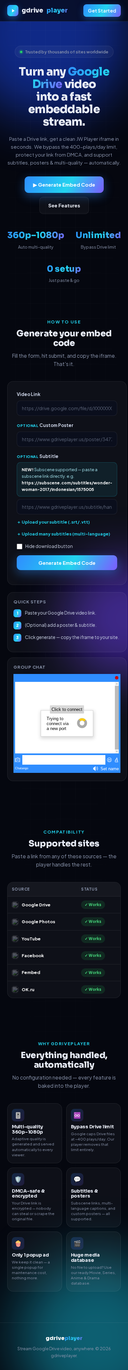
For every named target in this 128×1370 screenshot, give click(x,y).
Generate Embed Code (67, 563)
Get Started (102, 11)
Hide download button (49, 546)
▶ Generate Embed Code (64, 184)
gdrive (45, 11)
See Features (64, 205)
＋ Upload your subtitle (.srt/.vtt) (53, 522)
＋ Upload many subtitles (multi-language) (63, 533)
